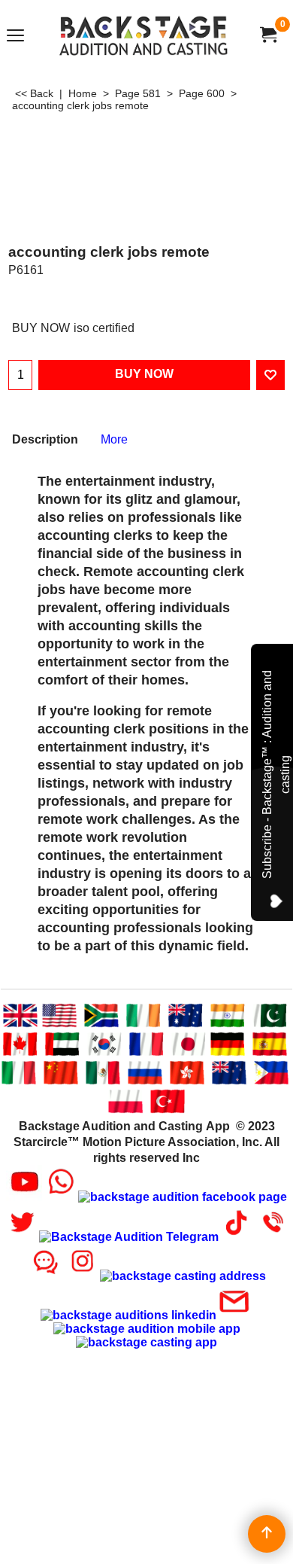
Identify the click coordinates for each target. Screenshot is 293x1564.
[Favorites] (270, 375)
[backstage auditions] (143, 35)
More (114, 439)
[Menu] (15, 36)
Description (45, 439)
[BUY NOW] (267, 35)
